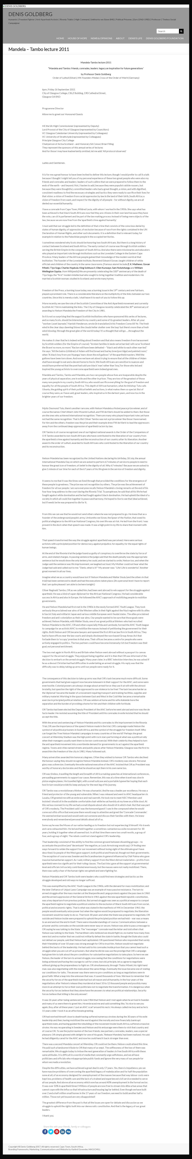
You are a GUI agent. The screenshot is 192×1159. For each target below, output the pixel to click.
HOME (60, 38)
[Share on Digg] (68, 1131)
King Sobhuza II (87, 267)
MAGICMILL (94, 1149)
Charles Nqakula (69, 267)
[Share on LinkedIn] (62, 1131)
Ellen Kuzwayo (103, 267)
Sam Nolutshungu (121, 267)
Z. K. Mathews (135, 264)
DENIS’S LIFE (135, 38)
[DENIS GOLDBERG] (14, 6)
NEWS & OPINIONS (101, 38)
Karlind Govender (79, 1149)
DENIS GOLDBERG (30, 14)
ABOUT (120, 38)
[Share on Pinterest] (56, 1131)
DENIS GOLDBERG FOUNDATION (165, 38)
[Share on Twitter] (51, 1131)
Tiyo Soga (55, 267)
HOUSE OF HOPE (77, 38)
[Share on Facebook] (45, 1131)
